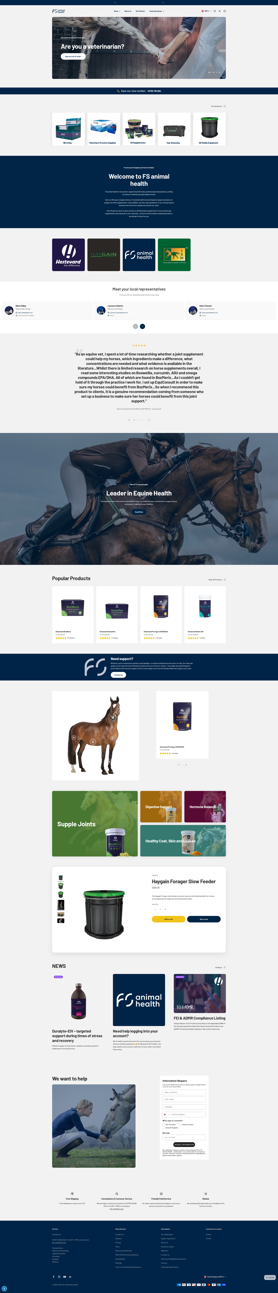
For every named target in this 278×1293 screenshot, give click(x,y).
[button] (4, 1288)
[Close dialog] (178, 628)
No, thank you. (153, 673)
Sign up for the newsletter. (153, 655)
